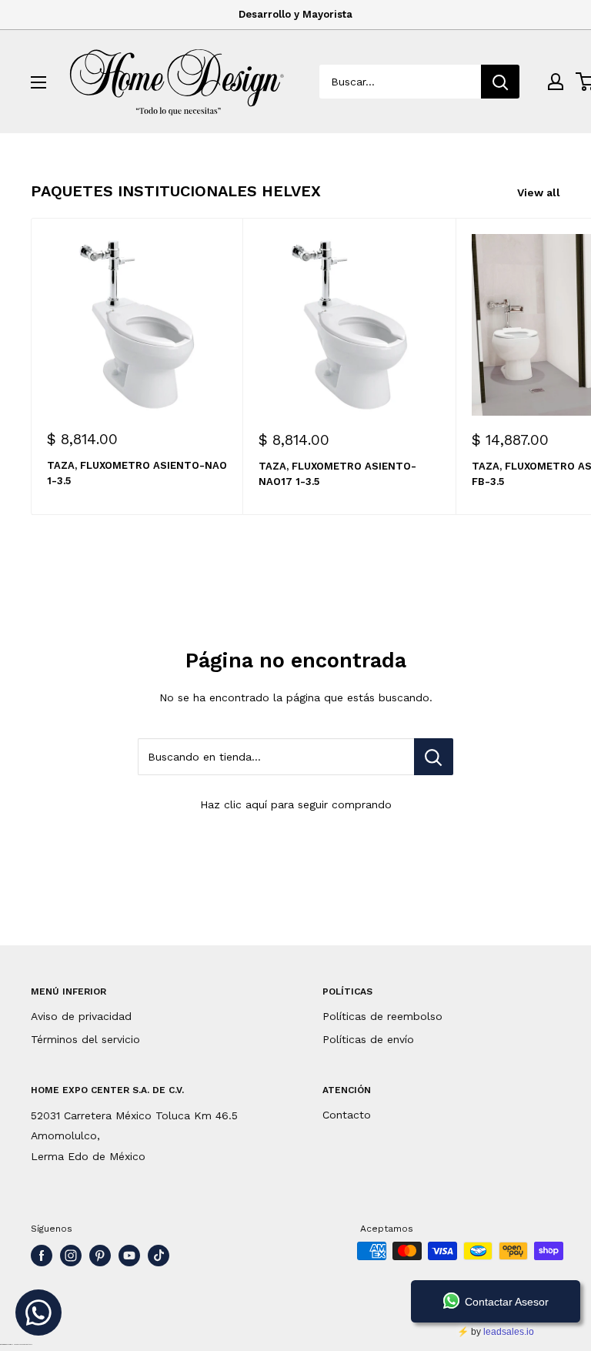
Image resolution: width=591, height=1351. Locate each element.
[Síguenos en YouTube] (129, 1255)
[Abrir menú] (38, 82)
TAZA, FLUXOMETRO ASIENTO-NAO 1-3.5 (137, 473)
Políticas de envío (368, 1039)
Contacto (346, 1115)
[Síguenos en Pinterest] (100, 1255)
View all (540, 192)
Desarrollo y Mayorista (295, 14)
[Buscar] (500, 82)
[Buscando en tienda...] (433, 756)
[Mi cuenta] (555, 81)
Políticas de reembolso (382, 1016)
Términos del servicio (85, 1039)
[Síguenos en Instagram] (71, 1255)
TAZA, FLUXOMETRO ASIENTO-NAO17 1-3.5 (337, 473)
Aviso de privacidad (81, 1016)
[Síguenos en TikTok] (158, 1255)
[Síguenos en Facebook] (41, 1255)
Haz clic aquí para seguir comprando (296, 804)
